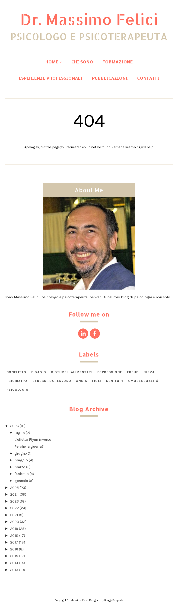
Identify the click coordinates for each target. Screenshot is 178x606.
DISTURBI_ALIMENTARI (71, 372)
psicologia (17, 390)
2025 (14, 487)
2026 (14, 426)
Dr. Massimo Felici (89, 19)
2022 (14, 508)
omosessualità (143, 381)
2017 (14, 542)
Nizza (149, 372)
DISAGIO (38, 372)
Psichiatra (17, 381)
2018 (14, 535)
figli (96, 381)
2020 (14, 521)
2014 (14, 563)
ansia (81, 381)
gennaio (21, 480)
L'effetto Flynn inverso (33, 439)
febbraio (22, 474)
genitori (114, 381)
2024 (14, 494)
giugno (21, 453)
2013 (14, 570)
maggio (21, 460)
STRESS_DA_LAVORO (51, 381)
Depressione (109, 372)
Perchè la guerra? (29, 446)
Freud (133, 372)
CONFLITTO (16, 372)
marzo (20, 467)
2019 (14, 528)
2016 (14, 549)
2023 (14, 501)
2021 (14, 515)
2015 (14, 556)
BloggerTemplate (113, 600)
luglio (20, 433)
